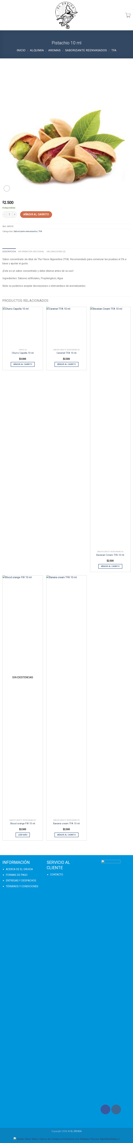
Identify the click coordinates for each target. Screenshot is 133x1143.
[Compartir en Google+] (34, 238)
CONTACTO (56, 875)
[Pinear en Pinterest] (28, 238)
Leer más (22, 834)
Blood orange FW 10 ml (22, 823)
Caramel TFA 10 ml (66, 353)
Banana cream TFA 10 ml (66, 823)
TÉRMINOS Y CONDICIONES (22, 886)
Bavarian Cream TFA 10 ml (110, 555)
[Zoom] (7, 188)
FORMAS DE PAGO (16, 875)
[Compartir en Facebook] (11, 238)
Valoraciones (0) (56, 251)
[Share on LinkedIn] (40, 238)
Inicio (21, 50)
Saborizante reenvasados (86, 50)
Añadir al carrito (36, 214)
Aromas (54, 50)
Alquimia (37, 50)
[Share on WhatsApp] (5, 238)
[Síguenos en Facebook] (105, 1109)
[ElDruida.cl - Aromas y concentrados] (66, 15)
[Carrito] (128, 15)
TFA (113, 50)
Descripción (9, 251)
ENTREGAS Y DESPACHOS (21, 881)
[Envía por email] (23, 238)
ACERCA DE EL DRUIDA (19, 869)
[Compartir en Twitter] (17, 238)
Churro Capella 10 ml (23, 353)
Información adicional (31, 251)
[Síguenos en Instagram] (116, 1109)
